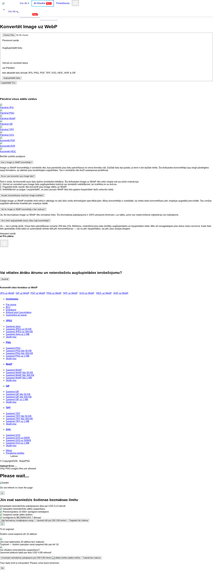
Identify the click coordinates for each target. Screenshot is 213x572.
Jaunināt (4, 279)
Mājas (9, 450)
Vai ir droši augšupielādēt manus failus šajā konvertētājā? (25, 220)
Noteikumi (11, 310)
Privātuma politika (15, 453)
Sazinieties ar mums (16, 315)
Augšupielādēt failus (11, 78)
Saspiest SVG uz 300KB (18, 440)
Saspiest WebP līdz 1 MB (19, 378)
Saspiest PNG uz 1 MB (17, 356)
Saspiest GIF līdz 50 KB (18, 394)
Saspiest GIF (12, 391)
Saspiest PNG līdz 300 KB (19, 353)
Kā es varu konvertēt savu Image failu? (17, 176)
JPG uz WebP (7, 293)
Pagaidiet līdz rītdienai (78, 520)
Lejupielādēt (8, 83)
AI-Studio (42, 3)
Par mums (11, 304)
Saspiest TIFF (13, 413)
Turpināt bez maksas (92, 558)
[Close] (16, 466)
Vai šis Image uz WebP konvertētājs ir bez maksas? (23, 209)
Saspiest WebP (14, 370)
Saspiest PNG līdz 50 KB (19, 350)
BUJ (8, 307)
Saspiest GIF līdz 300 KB (19, 397)
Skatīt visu (11, 337)
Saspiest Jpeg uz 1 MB (17, 334)
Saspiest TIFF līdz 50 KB (18, 416)
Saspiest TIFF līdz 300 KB (19, 418)
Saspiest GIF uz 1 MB (17, 399)
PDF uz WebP (38, 293)
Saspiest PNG (13, 348)
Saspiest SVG (13, 435)
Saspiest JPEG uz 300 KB (19, 331)
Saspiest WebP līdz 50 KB (19, 372)
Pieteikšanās (63, 3)
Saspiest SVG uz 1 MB (17, 443)
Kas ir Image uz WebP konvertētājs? (16, 162)
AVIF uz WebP (120, 293)
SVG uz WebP (86, 293)
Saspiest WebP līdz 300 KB (20, 375)
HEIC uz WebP (104, 293)
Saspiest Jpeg (13, 326)
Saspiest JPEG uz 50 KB (18, 329)
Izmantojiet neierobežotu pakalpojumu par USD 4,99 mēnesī (40, 558)
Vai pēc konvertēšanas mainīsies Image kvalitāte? (22, 195)
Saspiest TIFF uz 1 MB (17, 421)
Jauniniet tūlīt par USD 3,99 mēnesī (52, 520)
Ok (2, 568)
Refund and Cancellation (18, 312)
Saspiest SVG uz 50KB (18, 438)
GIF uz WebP (22, 293)
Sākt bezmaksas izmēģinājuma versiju (17, 520)
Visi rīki (24, 3)
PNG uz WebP (54, 293)
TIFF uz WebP (70, 293)
